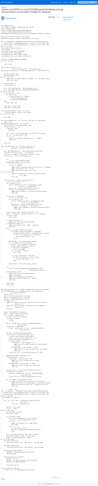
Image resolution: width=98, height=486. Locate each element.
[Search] (95, 2)
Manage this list (57, 2)
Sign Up (74, 2)
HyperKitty (49, 484)
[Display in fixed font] (57, 477)
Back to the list (67, 19)
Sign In (66, 2)
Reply (3, 479)
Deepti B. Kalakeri (11, 18)
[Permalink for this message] (59, 477)
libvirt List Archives (7, 2)
